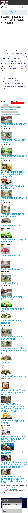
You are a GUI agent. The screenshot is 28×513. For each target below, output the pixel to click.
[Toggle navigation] (26, 2)
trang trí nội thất (16, 114)
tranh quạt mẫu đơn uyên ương (8, 109)
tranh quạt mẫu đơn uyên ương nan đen (11, 107)
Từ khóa (25, 497)
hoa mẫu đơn (14, 112)
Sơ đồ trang (19, 497)
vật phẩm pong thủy (6, 114)
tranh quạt (5, 105)
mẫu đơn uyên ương (6, 112)
